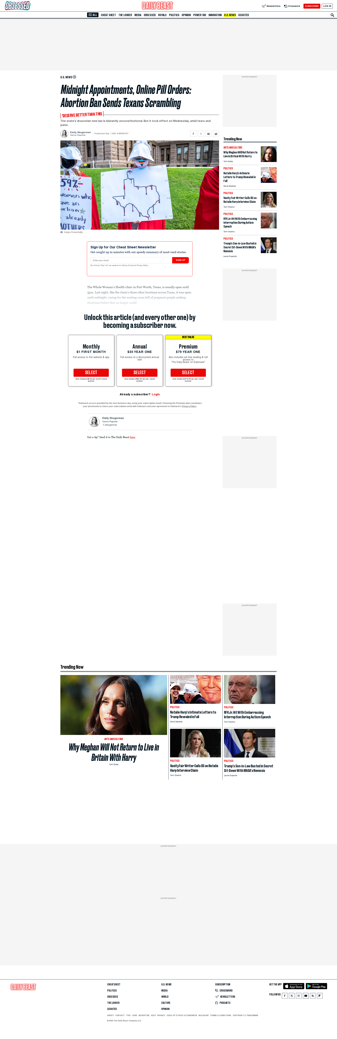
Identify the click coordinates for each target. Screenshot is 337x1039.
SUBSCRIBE (312, 6)
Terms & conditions (220, 1015)
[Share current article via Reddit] (216, 134)
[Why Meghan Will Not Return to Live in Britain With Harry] (269, 161)
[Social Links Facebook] (285, 996)
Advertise (144, 1015)
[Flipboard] (319, 996)
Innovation (215, 15)
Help (153, 1015)
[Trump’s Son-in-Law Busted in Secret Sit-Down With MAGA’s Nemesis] (269, 252)
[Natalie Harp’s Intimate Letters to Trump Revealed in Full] (269, 181)
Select (91, 372)
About (110, 1015)
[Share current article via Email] (208, 134)
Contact (120, 1015)
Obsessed (150, 15)
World (164, 996)
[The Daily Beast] (157, 6)
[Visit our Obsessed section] (28, 6)
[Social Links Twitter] (292, 996)
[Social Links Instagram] (299, 996)
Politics (174, 15)
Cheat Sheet (108, 15)
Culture (165, 1003)
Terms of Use (127, 265)
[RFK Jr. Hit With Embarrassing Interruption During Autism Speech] (269, 227)
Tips (128, 1015)
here (132, 437)
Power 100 (199, 15)
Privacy (161, 1015)
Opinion (186, 15)
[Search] (332, 15)
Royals (162, 15)
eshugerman (111, 425)
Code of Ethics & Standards (182, 1015)
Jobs (134, 1015)
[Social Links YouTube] (306, 996)
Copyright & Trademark (245, 1015)
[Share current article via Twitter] (201, 134)
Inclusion (204, 1015)
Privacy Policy (142, 265)
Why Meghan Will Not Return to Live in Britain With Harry (114, 752)
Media (137, 15)
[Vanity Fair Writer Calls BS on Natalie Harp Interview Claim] (269, 206)
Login (156, 394)
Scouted (243, 15)
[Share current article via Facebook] (193, 134)
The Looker (125, 15)
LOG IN (327, 6)
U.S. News (230, 15)
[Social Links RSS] (313, 996)
